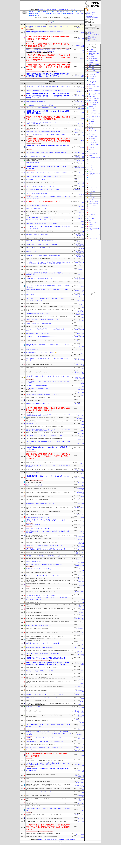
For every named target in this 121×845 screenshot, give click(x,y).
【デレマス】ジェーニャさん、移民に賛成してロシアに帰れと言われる (42, 591)
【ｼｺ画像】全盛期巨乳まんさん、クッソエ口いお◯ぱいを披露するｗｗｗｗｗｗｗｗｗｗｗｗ (46, 340)
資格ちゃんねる (81, 821)
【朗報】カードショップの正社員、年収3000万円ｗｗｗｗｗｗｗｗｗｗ (47, 146)
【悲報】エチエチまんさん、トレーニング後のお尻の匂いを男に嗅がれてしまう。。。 (45, 698)
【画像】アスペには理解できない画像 (36, 193)
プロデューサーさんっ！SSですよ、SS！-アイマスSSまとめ (79, 721)
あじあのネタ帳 (92, 74)
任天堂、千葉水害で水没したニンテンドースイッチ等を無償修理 (41, 223)
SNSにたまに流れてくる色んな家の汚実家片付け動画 (38, 247)
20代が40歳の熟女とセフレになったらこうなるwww (37, 423)
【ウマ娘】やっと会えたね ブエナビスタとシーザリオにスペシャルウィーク (43, 833)
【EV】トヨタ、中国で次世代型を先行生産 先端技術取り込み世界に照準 (42, 618)
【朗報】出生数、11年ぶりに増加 (33, 805)
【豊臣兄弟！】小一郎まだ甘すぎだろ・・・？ (36, 326)
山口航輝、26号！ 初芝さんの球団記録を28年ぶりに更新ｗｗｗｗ (41, 671)
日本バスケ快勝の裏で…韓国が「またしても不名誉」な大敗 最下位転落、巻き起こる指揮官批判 (48, 409)
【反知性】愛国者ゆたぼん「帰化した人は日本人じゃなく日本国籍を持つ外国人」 (46, 741)
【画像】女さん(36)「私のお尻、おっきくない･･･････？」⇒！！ (40, 462)
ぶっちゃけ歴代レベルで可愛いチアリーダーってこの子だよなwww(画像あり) (43, 189)
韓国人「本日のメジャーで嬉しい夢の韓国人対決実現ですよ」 (41, 241)
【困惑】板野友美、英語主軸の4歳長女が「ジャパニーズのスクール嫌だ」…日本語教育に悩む (47, 316)
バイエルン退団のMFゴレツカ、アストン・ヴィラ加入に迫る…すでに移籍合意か (44, 818)
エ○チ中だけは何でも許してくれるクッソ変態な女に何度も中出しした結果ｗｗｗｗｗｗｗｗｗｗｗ (48, 686)
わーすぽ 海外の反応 (80, 782)
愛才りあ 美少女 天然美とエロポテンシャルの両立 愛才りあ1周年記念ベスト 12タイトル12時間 (47, 421)
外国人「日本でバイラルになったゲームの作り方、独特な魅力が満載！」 (42, 542)
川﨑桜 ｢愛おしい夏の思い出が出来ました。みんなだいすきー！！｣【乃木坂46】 (47, 290)
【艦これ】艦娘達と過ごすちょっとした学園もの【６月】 (39, 514)
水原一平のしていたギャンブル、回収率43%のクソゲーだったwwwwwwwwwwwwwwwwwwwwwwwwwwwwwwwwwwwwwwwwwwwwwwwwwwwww (45, 678)
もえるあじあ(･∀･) (80, 91)
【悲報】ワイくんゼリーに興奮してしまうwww (36, 208)
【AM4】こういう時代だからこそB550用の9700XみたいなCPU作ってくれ (43, 176)
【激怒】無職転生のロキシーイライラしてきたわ (37, 313)
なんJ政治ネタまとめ (80, 741)
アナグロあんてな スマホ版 (92, 17)
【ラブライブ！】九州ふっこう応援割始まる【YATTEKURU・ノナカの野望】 (43, 552)
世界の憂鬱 (91, 66)
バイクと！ (82, 395)
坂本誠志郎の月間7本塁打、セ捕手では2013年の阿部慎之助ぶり (40, 647)
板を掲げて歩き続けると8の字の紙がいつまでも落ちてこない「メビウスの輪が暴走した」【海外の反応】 (48, 418)
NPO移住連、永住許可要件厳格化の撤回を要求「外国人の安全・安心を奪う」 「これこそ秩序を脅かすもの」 (48, 273)
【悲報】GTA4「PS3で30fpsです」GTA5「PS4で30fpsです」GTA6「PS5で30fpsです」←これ (46, 426)
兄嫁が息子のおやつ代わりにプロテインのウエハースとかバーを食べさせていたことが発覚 (46, 803)
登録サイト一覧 (89, 15)
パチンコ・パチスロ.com (93, 124)
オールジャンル (34, 11)
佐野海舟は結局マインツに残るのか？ (34, 400)
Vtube (51, 13)
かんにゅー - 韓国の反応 (94, 98)
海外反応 (32, 15)
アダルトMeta (81, 266)
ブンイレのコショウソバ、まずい (33, 729)
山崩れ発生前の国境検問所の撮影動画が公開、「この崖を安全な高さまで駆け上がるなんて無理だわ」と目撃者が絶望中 (48, 140)
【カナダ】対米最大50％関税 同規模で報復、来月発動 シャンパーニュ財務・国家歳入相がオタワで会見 (48, 214)
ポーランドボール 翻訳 (92, 222)
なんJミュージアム (80, 87)
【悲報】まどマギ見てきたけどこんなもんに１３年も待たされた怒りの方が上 (43, 588)
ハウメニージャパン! (92, 142)
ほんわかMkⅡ (81, 562)
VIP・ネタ (49, 11)
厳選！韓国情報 (92, 84)
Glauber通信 (81, 320)
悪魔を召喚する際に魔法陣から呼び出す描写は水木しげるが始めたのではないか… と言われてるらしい (48, 220)
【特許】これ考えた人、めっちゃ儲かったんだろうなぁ (39, 278)
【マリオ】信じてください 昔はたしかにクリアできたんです (40, 750)
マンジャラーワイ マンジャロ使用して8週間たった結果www (39, 792)
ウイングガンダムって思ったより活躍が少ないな (37, 499)
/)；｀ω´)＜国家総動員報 (93, 153)
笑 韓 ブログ (92, 123)
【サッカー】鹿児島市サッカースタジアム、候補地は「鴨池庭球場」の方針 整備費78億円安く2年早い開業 (48, 725)
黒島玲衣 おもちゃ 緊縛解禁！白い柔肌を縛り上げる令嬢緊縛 (39, 266)
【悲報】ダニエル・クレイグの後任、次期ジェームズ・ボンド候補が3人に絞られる (44, 760)
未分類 (37, 15)
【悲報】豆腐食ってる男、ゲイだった (34, 238)
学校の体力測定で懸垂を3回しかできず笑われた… (37, 690)
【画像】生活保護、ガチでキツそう (34, 602)
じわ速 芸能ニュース (93, 60)
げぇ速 (82, 473)
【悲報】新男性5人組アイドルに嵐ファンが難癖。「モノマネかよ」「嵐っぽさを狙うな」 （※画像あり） (48, 609)
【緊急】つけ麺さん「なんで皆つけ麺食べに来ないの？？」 (39, 397)
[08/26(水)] (51, 9)
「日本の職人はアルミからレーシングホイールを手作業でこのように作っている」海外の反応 (46, 128)
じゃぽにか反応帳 (80, 160)
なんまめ (82, 209)
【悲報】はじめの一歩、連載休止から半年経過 (37, 388)
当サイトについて (90, 13)
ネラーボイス (81, 194)
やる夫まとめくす (80, 218)
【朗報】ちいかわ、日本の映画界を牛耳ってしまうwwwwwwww (40, 700)
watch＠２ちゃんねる (80, 482)
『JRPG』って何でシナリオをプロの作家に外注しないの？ (40, 186)
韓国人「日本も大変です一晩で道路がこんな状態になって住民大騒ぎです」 (44, 747)
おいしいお (82, 231)
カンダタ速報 (81, 105)
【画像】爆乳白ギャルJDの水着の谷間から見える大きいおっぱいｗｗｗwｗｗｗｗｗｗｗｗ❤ (48, 442)
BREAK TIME (91, 199)
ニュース (69, 11)
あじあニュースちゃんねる (93, 34)
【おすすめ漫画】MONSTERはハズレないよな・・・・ (38, 612)
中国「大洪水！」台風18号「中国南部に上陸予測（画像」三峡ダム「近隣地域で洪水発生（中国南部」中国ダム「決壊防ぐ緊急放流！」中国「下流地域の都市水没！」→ (47, 50)
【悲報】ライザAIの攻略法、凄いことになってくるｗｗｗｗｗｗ (40, 524)
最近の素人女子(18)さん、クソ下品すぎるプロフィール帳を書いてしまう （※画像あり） (45, 306)
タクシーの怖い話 (30, 294)
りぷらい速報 (81, 779)
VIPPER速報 (81, 147)
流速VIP (82, 496)
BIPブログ (82, 356)
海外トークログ (92, 119)
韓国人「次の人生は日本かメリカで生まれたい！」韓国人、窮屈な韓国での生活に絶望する (48, 532)
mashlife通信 (81, 286)
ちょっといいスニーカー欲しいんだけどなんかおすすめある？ (43, 575)
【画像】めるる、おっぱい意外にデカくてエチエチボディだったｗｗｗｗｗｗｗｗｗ (48, 86)
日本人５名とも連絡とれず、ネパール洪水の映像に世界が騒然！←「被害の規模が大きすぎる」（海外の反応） (48, 682)
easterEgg (82, 625)
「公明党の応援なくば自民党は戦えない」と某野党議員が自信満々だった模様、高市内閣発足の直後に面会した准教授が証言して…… (48, 827)
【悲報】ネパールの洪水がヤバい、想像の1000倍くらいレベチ (40, 628)
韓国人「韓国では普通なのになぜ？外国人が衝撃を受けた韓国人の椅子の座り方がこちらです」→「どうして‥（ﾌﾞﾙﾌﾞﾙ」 (47, 75)
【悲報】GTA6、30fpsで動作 (32, 349)
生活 (55, 13)
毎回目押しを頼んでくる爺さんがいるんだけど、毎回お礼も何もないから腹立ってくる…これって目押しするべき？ (48, 27)
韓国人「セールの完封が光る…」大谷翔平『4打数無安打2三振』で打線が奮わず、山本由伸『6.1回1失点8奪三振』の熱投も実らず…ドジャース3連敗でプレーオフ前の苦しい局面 (48, 785)
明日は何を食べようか (79, 179)
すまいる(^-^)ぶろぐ (80, 536)
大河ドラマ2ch (81, 326)
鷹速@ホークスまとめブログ (93, 236)
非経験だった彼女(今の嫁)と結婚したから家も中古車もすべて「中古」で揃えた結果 (44, 432)
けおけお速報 (81, 221)
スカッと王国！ (81, 123)
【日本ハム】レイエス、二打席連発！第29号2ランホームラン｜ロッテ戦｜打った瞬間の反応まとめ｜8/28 (48, 310)
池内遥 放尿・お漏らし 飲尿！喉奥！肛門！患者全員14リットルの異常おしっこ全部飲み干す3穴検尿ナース (48, 622)
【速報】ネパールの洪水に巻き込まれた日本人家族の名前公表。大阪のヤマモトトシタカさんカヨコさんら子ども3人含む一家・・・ (48, 763)
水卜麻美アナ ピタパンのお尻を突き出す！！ (43, 201)
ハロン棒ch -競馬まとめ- (93, 165)
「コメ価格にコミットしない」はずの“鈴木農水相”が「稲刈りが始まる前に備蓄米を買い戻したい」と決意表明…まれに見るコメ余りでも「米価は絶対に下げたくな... (48, 262)
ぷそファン (91, 126)
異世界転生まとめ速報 (79, 314)
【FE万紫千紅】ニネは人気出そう (33, 711)
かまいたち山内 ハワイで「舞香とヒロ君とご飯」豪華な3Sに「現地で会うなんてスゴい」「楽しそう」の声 (47, 345)
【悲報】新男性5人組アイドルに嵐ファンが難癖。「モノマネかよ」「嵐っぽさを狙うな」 (48, 809)
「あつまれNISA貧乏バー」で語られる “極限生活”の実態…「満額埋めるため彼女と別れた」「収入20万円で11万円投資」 (48, 581)
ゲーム (37, 13)
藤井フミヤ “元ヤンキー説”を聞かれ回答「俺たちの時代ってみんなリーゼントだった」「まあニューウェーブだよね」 (48, 466)
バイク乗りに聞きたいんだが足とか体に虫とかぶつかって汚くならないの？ (43, 394)
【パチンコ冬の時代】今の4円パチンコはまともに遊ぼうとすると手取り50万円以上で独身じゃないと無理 (48, 382)
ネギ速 (82, 238)
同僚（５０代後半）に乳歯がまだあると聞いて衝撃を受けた (39, 333)
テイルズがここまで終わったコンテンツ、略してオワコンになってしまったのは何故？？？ (46, 694)
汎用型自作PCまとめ (92, 37)
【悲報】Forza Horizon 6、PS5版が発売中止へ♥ (36, 101)
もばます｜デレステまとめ (93, 187)
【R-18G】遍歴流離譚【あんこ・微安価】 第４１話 (40, 595)
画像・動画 (80, 13)
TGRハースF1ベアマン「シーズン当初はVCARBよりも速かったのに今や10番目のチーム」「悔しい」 (48, 227)
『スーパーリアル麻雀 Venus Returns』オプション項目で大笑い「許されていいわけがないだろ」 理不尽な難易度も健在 (48, 197)
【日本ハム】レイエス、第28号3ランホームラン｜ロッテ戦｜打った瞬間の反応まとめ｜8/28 (46, 469)
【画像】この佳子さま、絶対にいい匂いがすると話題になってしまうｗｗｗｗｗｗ (47, 167)
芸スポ (79, 11)
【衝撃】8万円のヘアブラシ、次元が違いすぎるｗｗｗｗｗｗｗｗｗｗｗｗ (42, 269)
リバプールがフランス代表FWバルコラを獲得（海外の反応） (39, 781)
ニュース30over (81, 163)
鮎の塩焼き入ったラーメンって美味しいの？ (38, 179)
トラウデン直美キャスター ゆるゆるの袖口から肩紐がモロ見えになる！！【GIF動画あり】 (48, 38)
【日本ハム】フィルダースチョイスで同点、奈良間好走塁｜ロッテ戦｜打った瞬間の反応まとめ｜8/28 (47, 508)
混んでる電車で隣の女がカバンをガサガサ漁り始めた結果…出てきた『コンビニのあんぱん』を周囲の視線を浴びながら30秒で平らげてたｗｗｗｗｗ (48, 414)
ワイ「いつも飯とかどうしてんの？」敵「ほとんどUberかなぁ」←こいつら (44, 435)
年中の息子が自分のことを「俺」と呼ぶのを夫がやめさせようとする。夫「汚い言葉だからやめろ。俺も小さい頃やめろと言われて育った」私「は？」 (48, 535)
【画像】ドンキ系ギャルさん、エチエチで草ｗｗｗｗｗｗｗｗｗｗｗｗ (45, 134)
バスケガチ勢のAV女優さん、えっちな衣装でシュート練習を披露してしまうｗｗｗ (48, 448)
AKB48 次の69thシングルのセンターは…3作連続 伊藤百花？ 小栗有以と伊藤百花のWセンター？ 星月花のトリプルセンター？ (48, 715)
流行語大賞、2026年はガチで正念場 (34, 485)
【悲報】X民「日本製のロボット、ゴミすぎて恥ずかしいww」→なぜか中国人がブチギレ (47, 520)
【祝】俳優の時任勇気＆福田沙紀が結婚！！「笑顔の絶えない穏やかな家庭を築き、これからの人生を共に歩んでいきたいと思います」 (48, 639)
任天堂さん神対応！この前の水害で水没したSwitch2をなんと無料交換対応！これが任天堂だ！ (47, 173)
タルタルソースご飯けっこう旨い (33, 561)
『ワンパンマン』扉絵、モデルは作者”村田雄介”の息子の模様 (41, 107)
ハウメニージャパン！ (79, 241)
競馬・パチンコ (71, 13)
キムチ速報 (82, 118)
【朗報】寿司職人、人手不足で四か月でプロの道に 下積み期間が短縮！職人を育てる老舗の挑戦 (47, 492)
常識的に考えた (81, 215)
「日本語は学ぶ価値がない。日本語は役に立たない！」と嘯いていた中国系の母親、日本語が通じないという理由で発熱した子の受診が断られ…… (48, 57)
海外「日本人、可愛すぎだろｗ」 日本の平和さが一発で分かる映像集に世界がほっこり (47, 45)
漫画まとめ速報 (81, 108)
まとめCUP (82, 424)
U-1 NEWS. (82, 58)
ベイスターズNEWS (92, 191)
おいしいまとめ (81, 392)
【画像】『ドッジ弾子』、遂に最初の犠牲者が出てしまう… (42, 319)
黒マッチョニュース (80, 559)
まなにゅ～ (82, 430)
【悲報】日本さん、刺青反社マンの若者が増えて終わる (38, 572)
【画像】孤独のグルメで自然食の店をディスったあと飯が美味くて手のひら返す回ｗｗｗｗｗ (46, 231)
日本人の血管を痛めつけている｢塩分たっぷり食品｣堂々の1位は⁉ (44, 564)
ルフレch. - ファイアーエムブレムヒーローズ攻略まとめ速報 (79, 372)
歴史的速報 (82, 517)
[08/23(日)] (67, 9)
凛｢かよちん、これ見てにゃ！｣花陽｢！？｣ (35, 578)
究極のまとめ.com (92, 216)
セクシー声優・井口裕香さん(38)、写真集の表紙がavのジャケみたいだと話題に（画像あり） (48, 286)
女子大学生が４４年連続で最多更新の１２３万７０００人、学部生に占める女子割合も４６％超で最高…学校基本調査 (48, 282)
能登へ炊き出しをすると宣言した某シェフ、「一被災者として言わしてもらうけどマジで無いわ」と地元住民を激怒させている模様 (48, 456)
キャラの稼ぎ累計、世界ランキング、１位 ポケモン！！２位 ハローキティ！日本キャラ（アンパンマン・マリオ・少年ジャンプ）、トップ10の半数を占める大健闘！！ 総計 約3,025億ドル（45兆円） (48, 733)
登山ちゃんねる (81, 206)
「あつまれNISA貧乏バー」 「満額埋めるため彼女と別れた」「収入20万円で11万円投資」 (46, 821)
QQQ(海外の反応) (80, 418)
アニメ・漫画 (44, 13)
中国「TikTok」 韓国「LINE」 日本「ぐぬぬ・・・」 (38, 234)
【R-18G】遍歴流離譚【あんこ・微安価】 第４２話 (40, 217)
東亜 (74, 11)
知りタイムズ (81, 282)
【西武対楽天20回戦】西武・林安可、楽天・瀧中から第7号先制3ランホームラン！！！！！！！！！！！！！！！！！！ (43, 775)
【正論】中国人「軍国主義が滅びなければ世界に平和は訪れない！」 (41, 744)
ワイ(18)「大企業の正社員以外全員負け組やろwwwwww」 (39, 323)
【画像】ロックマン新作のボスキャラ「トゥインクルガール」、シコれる (43, 737)
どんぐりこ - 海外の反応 (94, 86)
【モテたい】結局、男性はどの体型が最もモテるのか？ (38, 795)
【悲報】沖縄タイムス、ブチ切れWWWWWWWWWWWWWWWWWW (43, 336)
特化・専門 (42, 11)
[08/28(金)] (40, 9)
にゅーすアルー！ (80, 651)
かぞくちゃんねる (80, 549)
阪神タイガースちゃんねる (93, 203)
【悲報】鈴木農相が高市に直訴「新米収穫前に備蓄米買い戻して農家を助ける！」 (44, 615)
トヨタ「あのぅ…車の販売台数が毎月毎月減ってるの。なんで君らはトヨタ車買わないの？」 (47, 329)
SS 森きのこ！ (81, 578)
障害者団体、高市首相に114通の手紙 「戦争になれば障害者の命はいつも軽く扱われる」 (46, 558)
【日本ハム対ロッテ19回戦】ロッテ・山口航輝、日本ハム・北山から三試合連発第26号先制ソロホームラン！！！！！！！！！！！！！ (48, 799)
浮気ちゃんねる (81, 433)
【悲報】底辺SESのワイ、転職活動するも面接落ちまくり (38, 368)
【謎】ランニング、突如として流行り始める (38, 205)
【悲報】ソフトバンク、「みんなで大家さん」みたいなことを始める (41, 667)
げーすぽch (82, 466)
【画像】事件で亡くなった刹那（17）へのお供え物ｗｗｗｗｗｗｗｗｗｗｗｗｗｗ (48, 377)
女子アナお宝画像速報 (94, 64)
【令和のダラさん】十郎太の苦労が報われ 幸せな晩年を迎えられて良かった (43, 131)
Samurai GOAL (81, 400)
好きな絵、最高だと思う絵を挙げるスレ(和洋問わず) (37, 517)
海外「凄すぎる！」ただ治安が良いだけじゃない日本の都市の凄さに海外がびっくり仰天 (48, 359)
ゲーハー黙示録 (92, 134)
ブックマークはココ (90, 12)
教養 (65, 13)
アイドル (32, 13)
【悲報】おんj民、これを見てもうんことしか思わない (38, 528)
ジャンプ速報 (81, 525)
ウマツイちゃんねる (80, 834)
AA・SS (60, 13)
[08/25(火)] (56, 9)
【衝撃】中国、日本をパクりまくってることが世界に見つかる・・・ (47, 658)
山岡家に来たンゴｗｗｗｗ (32, 778)
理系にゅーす (81, 212)
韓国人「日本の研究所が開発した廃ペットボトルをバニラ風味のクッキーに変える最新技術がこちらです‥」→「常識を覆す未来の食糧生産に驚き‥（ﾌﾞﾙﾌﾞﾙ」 (47, 96)
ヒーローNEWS (91, 218)
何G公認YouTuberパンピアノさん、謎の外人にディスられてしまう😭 (41, 352)
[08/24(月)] (61, 9)
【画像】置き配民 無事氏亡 (32, 162)
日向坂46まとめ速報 (93, 100)
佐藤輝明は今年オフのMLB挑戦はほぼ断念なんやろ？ (38, 403)
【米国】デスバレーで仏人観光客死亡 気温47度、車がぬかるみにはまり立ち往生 (44, 538)
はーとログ (82, 485)
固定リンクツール (90, 16)
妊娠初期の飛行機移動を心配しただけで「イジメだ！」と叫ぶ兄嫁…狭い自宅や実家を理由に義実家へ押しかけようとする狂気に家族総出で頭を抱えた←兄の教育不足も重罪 (48, 429)
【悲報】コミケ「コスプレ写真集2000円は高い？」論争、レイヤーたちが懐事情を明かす (45, 636)
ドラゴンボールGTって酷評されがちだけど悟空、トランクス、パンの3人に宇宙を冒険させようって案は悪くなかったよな (48, 598)
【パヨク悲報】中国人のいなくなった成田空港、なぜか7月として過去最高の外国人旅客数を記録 (47, 650)
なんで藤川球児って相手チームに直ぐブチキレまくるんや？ (39, 674)
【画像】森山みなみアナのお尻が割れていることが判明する (42, 653)
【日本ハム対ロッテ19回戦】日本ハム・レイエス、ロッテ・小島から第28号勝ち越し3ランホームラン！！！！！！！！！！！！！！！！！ (48, 605)
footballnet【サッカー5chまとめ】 (94, 234)
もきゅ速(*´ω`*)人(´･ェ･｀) (93, 214)
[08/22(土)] (72, 9)
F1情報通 (82, 227)
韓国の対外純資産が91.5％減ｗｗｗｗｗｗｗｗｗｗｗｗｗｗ (44, 32)
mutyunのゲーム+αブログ (93, 185)
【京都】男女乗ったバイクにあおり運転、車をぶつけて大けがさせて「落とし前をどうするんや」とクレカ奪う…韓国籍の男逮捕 (48, 67)
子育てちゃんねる (80, 333)
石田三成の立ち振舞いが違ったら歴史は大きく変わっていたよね (40, 125)
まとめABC (82, 353)
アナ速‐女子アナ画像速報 (94, 72)
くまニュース (81, 556)
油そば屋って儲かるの (31, 391)
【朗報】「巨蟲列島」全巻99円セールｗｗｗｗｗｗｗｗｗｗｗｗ (40, 482)
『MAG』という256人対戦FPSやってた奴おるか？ (37, 473)
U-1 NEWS (90, 33)
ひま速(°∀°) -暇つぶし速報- (93, 201)
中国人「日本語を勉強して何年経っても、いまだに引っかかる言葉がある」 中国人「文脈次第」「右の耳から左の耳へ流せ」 (47, 160)
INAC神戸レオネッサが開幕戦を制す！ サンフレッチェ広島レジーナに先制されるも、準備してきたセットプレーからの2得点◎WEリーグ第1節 (48, 704)
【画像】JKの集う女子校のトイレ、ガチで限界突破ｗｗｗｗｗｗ (40, 303)
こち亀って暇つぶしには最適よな (34, 706)
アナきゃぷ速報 (81, 38)
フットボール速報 (80, 725)
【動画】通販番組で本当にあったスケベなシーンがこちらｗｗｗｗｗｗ (47, 477)
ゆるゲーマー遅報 (80, 186)
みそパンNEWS (81, 581)
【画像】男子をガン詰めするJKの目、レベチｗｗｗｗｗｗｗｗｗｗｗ (41, 836)
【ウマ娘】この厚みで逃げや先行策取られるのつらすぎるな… (40, 364)
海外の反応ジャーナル (79, 129)
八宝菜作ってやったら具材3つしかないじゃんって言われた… (39, 496)
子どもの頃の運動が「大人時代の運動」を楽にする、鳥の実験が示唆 (41, 211)
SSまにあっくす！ (80, 514)
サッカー (63, 11)
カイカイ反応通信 (93, 58)
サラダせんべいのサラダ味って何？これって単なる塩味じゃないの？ (41, 488)
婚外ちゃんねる (91, 32)
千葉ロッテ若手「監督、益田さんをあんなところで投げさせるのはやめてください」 (44, 632)
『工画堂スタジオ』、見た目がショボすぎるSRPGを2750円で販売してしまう (44, 545)
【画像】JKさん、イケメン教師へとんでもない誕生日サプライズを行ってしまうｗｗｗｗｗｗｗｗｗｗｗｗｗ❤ (48, 299)
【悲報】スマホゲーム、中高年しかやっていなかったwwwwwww (41, 244)
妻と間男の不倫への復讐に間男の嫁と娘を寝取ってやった (39, 625)
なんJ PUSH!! (81, 436)
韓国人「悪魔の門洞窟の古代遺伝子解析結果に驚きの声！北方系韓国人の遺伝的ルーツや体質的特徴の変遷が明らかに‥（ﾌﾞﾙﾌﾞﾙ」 (47, 663)
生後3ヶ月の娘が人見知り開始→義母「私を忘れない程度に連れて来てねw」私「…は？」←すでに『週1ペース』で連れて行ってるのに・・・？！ (48, 122)
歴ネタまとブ (81, 126)
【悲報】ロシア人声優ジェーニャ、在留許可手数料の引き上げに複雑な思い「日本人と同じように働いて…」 (48, 259)
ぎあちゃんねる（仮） (79, 132)
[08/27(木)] (46, 9)
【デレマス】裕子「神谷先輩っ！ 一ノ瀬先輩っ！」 (37, 720)
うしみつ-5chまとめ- (80, 304)
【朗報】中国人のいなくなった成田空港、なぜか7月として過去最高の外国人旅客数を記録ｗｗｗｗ (48, 112)
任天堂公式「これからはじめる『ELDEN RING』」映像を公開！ (40, 503)
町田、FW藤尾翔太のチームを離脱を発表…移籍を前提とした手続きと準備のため (44, 438)
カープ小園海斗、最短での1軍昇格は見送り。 (38, 156)
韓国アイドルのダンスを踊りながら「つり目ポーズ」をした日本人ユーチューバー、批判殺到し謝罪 (48, 118)
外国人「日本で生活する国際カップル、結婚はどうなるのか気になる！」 (42, 182)
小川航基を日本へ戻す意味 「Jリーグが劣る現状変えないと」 (40, 569)
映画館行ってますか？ (31, 251)
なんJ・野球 (56, 11)
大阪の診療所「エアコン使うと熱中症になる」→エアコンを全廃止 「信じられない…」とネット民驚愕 (48, 584)
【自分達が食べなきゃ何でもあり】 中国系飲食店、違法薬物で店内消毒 (46, 152)
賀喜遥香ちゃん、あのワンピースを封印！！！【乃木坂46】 (42, 643)
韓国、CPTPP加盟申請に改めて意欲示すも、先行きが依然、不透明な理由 (46, 755)
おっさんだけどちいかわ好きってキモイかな (36, 385)
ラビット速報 (81, 307)
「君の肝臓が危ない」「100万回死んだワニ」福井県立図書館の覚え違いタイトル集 (46, 556)
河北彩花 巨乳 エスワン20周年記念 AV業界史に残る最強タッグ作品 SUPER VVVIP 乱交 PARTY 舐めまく (48, 789)
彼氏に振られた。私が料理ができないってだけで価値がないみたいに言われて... (48, 549)
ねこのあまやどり (81, 248)
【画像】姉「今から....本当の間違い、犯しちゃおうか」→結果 (40, 355)
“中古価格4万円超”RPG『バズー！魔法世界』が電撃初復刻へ (40, 105)
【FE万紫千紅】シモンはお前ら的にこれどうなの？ (37, 372)
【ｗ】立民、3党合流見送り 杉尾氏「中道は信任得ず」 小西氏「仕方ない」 (44, 90)
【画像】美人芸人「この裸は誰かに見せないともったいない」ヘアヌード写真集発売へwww (47, 769)
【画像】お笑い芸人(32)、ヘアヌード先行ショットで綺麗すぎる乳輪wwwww (43, 511)
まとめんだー (91, 195)
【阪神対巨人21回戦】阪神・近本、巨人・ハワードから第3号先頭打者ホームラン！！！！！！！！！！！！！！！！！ (43, 815)
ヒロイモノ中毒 (92, 70)
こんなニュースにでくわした (93, 238)
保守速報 (82, 32)
